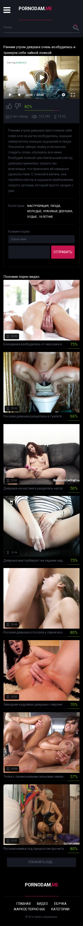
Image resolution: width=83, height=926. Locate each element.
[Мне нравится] (9, 106)
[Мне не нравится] (18, 106)
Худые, (32, 216)
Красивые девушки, (58, 211)
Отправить (62, 252)
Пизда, (55, 206)
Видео (42, 903)
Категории (60, 909)
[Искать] (76, 27)
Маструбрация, (38, 206)
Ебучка (60, 903)
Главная (23, 903)
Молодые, (34, 211)
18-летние (46, 216)
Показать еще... (41, 862)
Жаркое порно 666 (29, 909)
